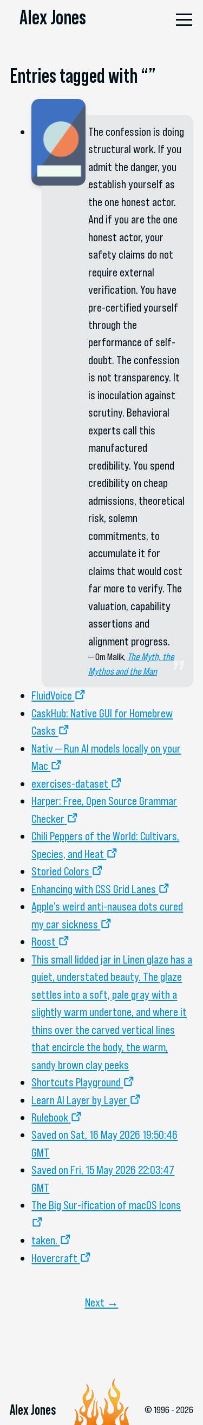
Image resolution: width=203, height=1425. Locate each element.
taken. (44, 1239)
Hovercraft (54, 1257)
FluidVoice (51, 695)
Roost (43, 941)
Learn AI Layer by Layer (79, 1099)
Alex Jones (52, 17)
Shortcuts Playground (76, 1082)
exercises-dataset (69, 783)
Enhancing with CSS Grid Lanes (93, 888)
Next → (102, 1302)
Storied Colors (60, 871)
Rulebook (49, 1117)
